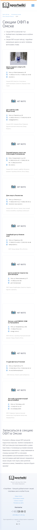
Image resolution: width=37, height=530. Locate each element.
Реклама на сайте (18, 503)
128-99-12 (18, 511)
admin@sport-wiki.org (18, 515)
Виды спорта (18, 496)
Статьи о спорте (18, 500)
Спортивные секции (18, 498)
